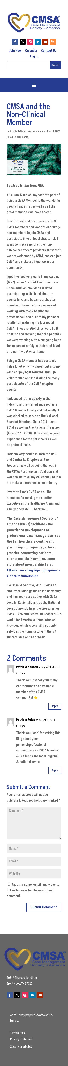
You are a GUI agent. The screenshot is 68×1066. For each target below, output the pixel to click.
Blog (10, 137)
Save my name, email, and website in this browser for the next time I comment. (33, 890)
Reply (54, 706)
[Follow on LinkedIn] (38, 42)
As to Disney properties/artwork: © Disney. (31, 1018)
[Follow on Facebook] (15, 42)
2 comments (21, 137)
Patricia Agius (25, 720)
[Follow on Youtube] (45, 42)
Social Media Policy (21, 1046)
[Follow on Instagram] (30, 42)
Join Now (15, 50)
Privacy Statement (21, 1039)
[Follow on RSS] (53, 42)
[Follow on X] (23, 42)
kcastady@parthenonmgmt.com (27, 131)
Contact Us (48, 50)
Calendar (31, 50)
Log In (34, 56)
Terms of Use (18, 1033)
